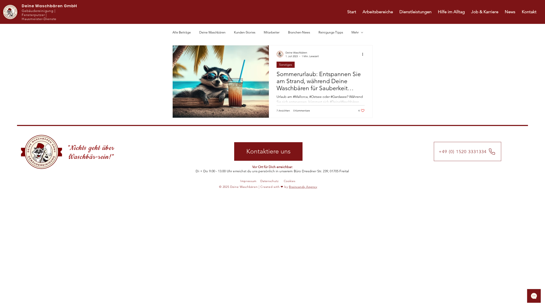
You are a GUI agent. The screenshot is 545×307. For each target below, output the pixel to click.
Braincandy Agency (303, 187)
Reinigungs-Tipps (330, 32)
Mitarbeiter (272, 32)
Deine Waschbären (212, 32)
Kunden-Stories (244, 32)
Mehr (355, 32)
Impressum (248, 181)
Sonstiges (285, 65)
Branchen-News (299, 32)
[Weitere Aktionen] (364, 54)
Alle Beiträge (181, 32)
